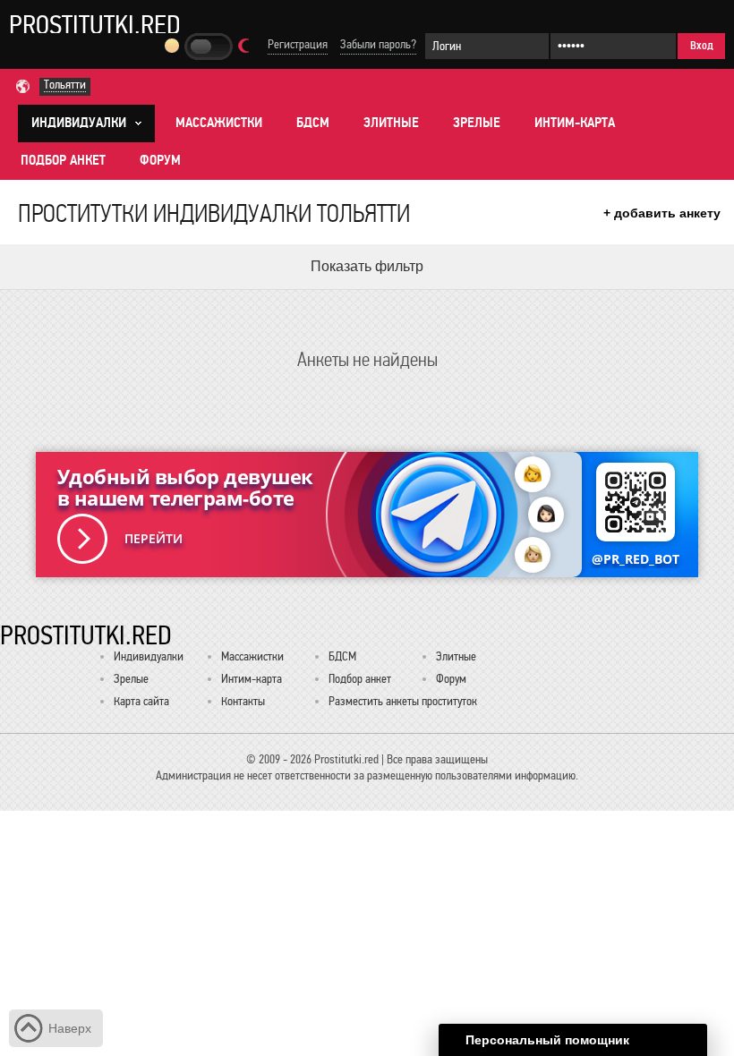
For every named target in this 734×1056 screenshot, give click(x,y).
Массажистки (218, 123)
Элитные (391, 123)
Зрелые (476, 123)
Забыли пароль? (378, 44)
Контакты (243, 701)
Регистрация (298, 44)
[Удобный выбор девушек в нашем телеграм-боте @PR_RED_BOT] (367, 514)
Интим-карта (574, 123)
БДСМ (312, 123)
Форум (160, 160)
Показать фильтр (367, 266)
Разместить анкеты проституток (403, 701)
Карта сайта (141, 701)
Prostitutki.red (95, 24)
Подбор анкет (63, 160)
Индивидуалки (149, 656)
